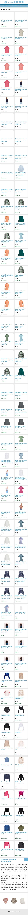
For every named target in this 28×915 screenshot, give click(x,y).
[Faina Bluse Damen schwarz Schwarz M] (21, 709)
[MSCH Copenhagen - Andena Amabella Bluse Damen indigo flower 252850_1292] (7, 591)
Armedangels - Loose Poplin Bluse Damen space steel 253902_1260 (21, 411)
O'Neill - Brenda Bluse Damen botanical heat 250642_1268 (20, 377)
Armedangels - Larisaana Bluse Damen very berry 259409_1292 (7, 123)
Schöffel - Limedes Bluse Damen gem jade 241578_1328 (7, 377)
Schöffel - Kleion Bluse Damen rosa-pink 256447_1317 (20, 292)
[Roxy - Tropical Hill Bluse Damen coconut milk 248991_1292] (7, 489)
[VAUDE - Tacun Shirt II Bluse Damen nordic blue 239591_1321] (21, 523)
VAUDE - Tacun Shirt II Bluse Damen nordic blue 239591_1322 (21, 563)
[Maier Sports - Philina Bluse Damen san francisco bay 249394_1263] (7, 608)
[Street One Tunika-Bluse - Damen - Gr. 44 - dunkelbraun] (21, 625)
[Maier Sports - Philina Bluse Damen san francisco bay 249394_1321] (21, 540)
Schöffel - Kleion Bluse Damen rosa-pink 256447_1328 (6, 326)
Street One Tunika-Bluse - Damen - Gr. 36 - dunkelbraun (21, 664)
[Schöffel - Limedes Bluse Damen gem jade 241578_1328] (7, 371)
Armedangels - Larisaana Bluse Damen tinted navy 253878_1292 (21, 89)
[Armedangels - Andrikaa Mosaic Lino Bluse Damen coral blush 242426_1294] (21, 506)
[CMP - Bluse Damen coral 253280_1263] (7, 66)
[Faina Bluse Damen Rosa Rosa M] (21, 794)
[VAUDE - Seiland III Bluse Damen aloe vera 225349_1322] (21, 439)
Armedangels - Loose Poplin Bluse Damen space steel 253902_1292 (7, 428)
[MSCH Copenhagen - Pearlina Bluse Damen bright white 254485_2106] (7, 456)
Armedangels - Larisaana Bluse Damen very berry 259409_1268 (7, 157)
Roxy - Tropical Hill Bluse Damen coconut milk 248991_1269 (7, 478)
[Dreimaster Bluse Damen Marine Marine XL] (7, 777)
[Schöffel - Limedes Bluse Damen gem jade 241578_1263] (7, 202)
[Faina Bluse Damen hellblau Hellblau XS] (7, 760)
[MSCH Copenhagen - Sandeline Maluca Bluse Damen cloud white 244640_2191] (7, 540)
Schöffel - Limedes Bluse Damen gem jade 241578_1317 (21, 275)
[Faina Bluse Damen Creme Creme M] (21, 692)
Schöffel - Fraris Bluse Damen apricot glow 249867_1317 (6, 258)
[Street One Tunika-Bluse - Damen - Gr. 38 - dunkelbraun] (7, 625)
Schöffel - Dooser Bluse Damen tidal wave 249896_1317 (20, 241)
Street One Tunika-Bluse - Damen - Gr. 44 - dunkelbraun (21, 631)
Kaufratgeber (17, 6)
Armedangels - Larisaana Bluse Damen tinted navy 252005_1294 (7, 275)
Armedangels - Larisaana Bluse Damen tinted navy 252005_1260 (7, 394)
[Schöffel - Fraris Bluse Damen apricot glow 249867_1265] (7, 219)
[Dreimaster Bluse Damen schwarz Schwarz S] (7, 811)
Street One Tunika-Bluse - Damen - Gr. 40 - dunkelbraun (7, 664)
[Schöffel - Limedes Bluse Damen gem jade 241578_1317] (21, 269)
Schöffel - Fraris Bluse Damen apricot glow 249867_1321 (6, 309)
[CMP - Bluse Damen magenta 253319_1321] (7, 83)
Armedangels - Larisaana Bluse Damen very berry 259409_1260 (21, 140)
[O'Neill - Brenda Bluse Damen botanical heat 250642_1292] (21, 252)
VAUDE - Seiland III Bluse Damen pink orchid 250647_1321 (7, 512)
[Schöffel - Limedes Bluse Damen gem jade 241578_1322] (21, 202)
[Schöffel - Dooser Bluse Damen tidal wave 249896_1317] (21, 236)
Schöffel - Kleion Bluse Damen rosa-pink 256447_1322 (6, 411)
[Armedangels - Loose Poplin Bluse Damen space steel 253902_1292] (7, 422)
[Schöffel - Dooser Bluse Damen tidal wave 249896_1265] (21, 337)
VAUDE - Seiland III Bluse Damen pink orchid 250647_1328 (7, 444)
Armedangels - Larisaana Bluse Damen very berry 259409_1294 (21, 123)
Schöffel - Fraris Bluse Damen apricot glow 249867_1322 (20, 309)
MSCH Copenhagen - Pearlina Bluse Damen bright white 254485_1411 (21, 478)
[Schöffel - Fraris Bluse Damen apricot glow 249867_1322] (21, 303)
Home (2, 6)
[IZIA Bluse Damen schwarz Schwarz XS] (21, 811)
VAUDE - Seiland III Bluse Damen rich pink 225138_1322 (21, 495)
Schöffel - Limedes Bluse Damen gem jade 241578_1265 (7, 241)
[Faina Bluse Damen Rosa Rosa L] (7, 845)
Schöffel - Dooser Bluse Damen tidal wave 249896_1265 (20, 343)
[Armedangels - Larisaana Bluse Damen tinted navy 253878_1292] (21, 83)
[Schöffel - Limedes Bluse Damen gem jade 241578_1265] (7, 236)
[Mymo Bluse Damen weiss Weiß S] (21, 726)
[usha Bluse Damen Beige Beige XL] (7, 743)
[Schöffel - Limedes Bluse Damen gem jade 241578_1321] (21, 354)
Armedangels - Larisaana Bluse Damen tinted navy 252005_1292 (21, 394)
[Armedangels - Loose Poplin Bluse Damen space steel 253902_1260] (21, 405)
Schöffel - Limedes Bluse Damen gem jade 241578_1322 (21, 208)
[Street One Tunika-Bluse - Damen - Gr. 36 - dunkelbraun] (21, 659)
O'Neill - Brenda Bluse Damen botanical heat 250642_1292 (20, 258)
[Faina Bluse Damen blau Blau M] (7, 676)
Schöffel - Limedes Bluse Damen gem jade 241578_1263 (7, 208)
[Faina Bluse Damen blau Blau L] (7, 828)
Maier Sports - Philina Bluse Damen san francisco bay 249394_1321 (20, 546)
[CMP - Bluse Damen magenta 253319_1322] (7, 49)
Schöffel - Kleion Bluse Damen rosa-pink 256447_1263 (20, 326)
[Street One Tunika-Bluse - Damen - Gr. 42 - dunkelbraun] (7, 642)
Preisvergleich (9, 6)
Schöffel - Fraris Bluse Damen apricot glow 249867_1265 (6, 225)
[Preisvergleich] (26, 859)
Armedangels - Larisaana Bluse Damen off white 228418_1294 (21, 157)
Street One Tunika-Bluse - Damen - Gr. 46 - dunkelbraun (21, 647)
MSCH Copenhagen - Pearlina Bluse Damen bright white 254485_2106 (7, 461)
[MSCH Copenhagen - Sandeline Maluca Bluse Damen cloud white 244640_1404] (7, 557)
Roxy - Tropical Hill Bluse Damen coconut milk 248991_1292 (7, 495)
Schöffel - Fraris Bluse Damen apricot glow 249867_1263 (6, 292)
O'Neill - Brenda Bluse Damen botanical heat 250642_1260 (20, 225)
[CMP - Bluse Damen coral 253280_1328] (21, 66)
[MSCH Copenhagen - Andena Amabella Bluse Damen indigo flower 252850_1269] (21, 574)
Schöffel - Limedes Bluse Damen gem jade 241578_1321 (21, 360)
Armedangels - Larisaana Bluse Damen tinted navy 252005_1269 (7, 191)
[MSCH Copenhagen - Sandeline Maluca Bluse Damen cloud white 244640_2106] (7, 523)
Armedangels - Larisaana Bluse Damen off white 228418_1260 (7, 140)
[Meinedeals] (14, 4)
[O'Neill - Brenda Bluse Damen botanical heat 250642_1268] (21, 371)
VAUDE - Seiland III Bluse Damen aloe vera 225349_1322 (21, 444)
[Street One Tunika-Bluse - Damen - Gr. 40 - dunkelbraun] (7, 659)
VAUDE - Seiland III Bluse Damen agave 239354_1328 (7, 343)
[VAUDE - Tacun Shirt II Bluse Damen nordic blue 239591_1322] (21, 557)
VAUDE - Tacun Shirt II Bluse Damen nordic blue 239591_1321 (21, 529)
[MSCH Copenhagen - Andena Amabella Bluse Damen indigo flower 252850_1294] (7, 574)
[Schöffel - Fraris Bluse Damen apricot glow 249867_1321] (7, 303)
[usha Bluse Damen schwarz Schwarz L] (21, 845)
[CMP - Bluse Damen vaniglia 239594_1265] (21, 32)
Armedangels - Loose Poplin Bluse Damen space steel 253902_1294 (21, 428)
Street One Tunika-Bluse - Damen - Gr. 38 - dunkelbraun (7, 631)
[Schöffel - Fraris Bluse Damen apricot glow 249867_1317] (7, 252)
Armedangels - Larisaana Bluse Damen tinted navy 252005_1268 (7, 360)
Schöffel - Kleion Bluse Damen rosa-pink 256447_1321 (20, 191)
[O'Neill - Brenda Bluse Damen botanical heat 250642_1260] (21, 219)
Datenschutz (11, 911)
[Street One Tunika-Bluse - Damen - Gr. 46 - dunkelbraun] (21, 642)
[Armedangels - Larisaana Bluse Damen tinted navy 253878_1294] (7, 100)
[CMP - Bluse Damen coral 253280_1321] (21, 49)
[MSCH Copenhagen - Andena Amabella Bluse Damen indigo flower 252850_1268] (21, 591)
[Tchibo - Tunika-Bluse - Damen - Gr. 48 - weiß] (21, 608)
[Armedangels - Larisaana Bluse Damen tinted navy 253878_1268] (21, 100)
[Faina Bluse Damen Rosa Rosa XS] (7, 794)
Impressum (17, 911)
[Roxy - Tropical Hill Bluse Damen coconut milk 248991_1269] (7, 472)
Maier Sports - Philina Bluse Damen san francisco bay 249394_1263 (6, 614)
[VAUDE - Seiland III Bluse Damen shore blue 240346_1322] (21, 456)
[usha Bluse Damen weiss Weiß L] (21, 743)
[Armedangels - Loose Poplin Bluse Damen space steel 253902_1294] (21, 422)
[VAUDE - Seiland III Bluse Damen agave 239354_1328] (7, 337)
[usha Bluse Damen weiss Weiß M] (7, 692)
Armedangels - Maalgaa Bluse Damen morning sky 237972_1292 (20, 174)
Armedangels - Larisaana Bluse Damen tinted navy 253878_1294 (7, 106)
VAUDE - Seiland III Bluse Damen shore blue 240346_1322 (21, 461)
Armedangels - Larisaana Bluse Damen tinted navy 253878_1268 (21, 106)
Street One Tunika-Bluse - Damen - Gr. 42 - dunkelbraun (7, 647)
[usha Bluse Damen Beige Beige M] (21, 676)
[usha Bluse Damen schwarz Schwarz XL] (7, 709)
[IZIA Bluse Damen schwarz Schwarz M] (21, 777)
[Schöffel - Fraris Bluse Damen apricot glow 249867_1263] (7, 286)
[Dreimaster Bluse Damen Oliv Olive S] (21, 828)
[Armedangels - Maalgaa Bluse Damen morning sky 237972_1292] (21, 168)
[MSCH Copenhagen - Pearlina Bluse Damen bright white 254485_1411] (21, 472)
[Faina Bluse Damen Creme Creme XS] (21, 760)
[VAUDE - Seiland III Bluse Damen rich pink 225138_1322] (21, 489)
